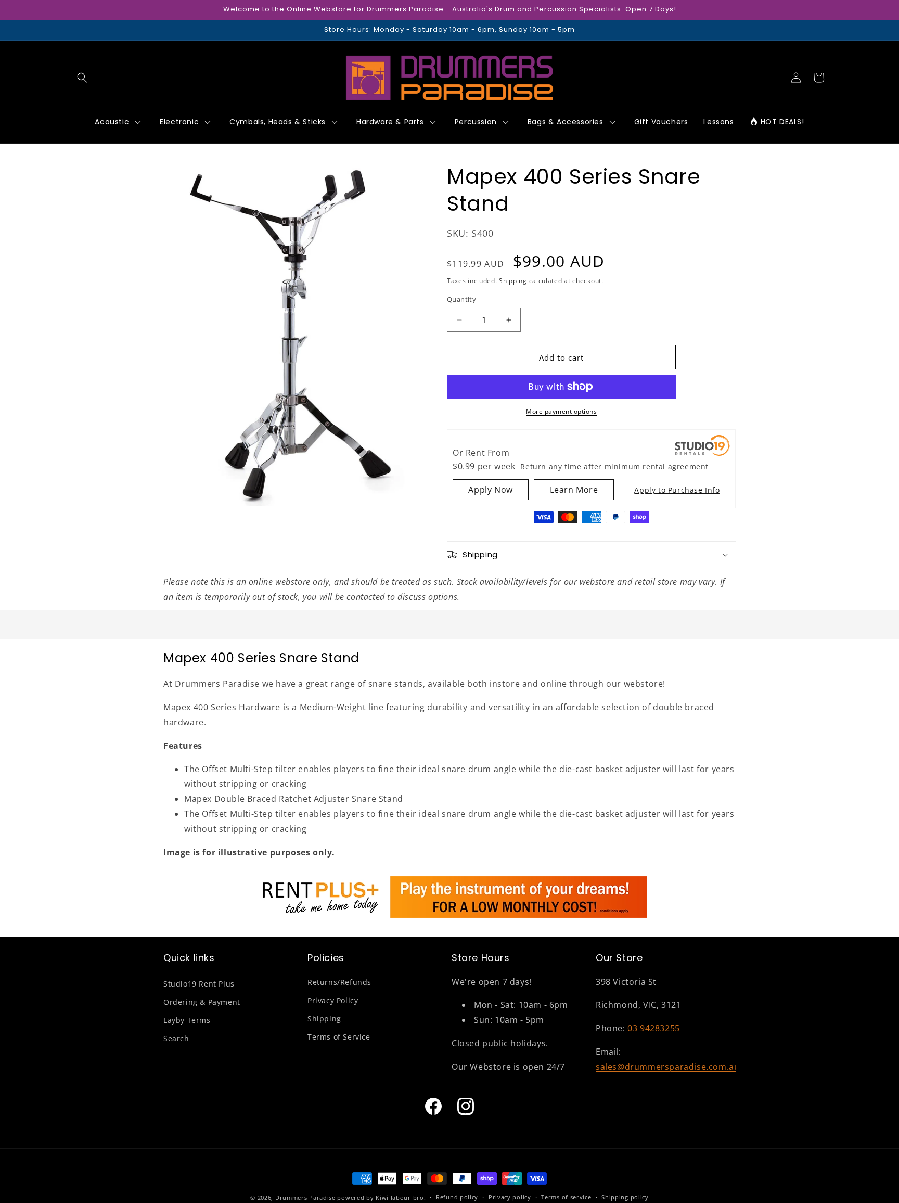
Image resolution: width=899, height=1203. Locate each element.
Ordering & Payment (201, 1002)
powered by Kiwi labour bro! (381, 1197)
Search (176, 1038)
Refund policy (457, 1197)
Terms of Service (338, 1037)
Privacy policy (510, 1197)
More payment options (561, 411)
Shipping (513, 280)
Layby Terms (187, 1020)
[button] (82, 77)
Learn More (574, 489)
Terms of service (566, 1197)
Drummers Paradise (305, 1197)
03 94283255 (653, 1028)
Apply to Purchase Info (677, 490)
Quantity (461, 299)
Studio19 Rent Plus (199, 984)
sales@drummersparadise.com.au (667, 1066)
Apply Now (490, 489)
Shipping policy (625, 1197)
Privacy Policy (332, 1000)
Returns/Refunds (339, 982)
